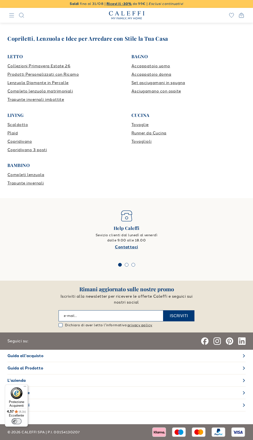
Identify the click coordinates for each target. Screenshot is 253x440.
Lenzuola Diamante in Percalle (38, 82)
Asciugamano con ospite (156, 91)
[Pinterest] (229, 341)
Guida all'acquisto (25, 355)
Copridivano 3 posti (27, 149)
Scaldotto (17, 124)
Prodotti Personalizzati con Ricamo (43, 74)
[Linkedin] (242, 341)
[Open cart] (241, 15)
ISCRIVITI (179, 315)
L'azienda (16, 380)
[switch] (16, 421)
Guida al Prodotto (25, 368)
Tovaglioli (141, 141)
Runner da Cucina (149, 133)
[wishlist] (231, 15)
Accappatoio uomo (150, 66)
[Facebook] (205, 341)
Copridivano (19, 141)
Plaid (12, 133)
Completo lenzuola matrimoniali (40, 91)
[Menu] (25, 387)
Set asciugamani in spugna (158, 82)
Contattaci (126, 247)
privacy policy (139, 325)
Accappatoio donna (151, 74)
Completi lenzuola (25, 174)
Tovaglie (140, 124)
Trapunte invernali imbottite (35, 99)
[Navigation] (11, 15)
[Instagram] (217, 341)
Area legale (18, 392)
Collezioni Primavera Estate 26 (38, 66)
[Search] (21, 15)
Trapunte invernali (25, 183)
